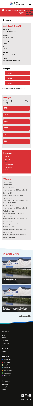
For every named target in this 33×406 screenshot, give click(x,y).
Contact (7, 170)
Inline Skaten (8, 370)
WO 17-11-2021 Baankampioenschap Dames (12, 223)
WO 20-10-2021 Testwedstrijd (8, 183)
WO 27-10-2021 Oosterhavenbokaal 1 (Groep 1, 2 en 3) (15, 189)
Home (3, 10)
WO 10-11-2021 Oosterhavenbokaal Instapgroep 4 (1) (15, 217)
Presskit (4, 389)
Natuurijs (7, 375)
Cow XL (29, 400)
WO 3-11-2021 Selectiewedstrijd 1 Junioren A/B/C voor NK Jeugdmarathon (15, 200)
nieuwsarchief (25, 316)
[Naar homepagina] (16, 3)
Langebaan (7, 359)
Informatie (5, 340)
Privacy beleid (6, 387)
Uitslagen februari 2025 (22, 12)
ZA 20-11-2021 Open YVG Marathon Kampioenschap (15, 233)
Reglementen (9, 164)
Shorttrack (7, 367)
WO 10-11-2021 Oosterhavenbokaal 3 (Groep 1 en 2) (14, 212)
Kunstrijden (7, 373)
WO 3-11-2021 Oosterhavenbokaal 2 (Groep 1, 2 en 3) (15, 207)
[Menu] (30, 3)
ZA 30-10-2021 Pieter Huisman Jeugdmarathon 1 (13, 194)
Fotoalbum (5, 348)
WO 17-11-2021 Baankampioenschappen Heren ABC (14, 228)
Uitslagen (15, 10)
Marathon (8, 10)
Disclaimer (5, 384)
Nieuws (7, 156)
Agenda (7, 159)
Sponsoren (8, 167)
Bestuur (4, 345)
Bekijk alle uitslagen (9, 237)
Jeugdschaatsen (9, 365)
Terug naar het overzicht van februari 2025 (14, 88)
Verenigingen (5, 343)
